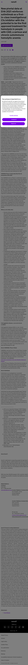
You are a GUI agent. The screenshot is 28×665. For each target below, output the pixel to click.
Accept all (14, 119)
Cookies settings (14, 115)
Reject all (13, 123)
